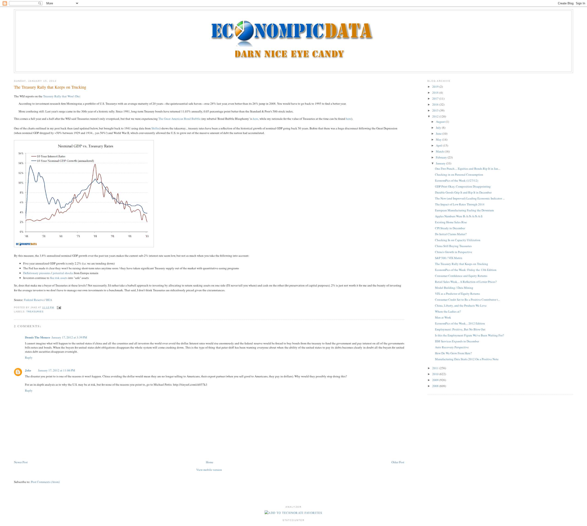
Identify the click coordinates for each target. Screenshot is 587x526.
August (441, 122)
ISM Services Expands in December (457, 341)
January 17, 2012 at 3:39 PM (69, 337)
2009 (435, 380)
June (439, 133)
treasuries (35, 311)
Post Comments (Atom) (45, 482)
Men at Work (443, 317)
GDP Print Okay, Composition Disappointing (463, 186)
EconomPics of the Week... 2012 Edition (460, 323)
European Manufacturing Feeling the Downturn (464, 210)
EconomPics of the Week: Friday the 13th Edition (465, 270)
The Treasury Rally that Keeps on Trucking (50, 87)
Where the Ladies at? (448, 311)
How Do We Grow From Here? (453, 353)
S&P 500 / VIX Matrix (448, 258)
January (441, 163)
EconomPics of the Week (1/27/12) (456, 180)
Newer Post (21, 462)
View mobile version (209, 470)
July (439, 127)
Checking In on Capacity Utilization (457, 240)
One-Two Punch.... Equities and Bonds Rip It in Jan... (467, 168)
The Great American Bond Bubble (179, 119)
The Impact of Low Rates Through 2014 (460, 204)
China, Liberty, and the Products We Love (461, 305)
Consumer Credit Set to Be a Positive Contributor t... (467, 299)
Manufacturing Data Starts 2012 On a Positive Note (466, 359)
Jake (28, 370)
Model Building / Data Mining (454, 288)
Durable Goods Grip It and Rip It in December (463, 192)
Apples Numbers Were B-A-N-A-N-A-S (458, 216)
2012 (435, 116)
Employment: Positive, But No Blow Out (460, 329)
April (439, 145)
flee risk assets (58, 278)
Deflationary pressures (36, 273)
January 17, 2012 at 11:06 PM (56, 370)
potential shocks (62, 273)
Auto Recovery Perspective (452, 347)
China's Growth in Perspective (453, 252)
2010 (435, 374)
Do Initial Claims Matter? (451, 234)
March (440, 151)
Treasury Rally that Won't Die (61, 96)
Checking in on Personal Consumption (459, 174)
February (442, 157)
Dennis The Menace (37, 337)
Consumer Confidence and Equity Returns (461, 276)
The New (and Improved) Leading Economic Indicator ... (470, 198)
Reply (29, 357)
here (255, 119)
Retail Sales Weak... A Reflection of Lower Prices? (466, 282)
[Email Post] (58, 307)
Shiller (155, 128)
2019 (435, 86)
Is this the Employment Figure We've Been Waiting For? (469, 335)
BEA (49, 300)
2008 (435, 386)
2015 (435, 110)
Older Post (397, 462)
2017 (435, 98)
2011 (435, 368)
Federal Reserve (34, 300)
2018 (435, 92)
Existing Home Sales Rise (451, 222)
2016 (435, 104)
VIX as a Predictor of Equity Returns (457, 294)
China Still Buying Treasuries (453, 246)
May (439, 139)
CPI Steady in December (450, 228)
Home (209, 462)
